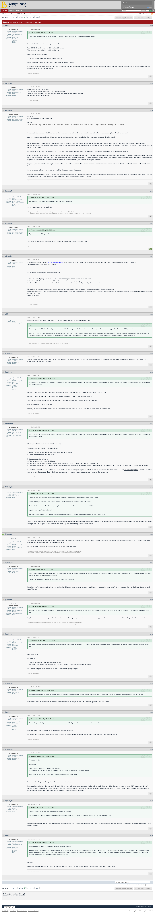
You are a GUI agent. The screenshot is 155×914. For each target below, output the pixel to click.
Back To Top (5, 911)
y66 (6, 314)
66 (22, 17)
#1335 (151, 634)
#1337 (151, 712)
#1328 (151, 353)
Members (11, 10)
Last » (37, 17)
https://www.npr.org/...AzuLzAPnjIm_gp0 (39, 404)
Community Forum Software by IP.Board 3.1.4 (141, 911)
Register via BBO (129, 7)
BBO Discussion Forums (9, 14)
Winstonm (9, 423)
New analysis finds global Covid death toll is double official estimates (52, 320)
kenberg (8, 110)
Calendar (19, 10)
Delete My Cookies (22, 911)
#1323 (151, 110)
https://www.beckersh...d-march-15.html (39, 118)
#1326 (151, 256)
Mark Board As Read (33, 911)
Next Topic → (149, 884)
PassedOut (9, 191)
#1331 (151, 487)
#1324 (151, 191)
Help (150, 7)
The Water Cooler (29, 14)
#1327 (151, 314)
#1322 (151, 83)
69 (30, 17)
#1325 (151, 223)
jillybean (8, 534)
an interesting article (131, 470)
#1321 (151, 25)
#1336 (151, 683)
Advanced (153, 11)
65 (19, 17)
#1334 (151, 599)
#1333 (151, 562)
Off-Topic (19, 14)
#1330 (151, 423)
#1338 (151, 749)
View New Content (145, 14)
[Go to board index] (14, 5)
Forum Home (13, 911)
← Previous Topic (130, 884)
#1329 (151, 372)
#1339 (151, 801)
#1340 (151, 836)
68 (27, 17)
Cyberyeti (9, 353)
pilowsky (8, 83)
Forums (4, 10)
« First (12, 17)
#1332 (151, 534)
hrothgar (8, 26)
